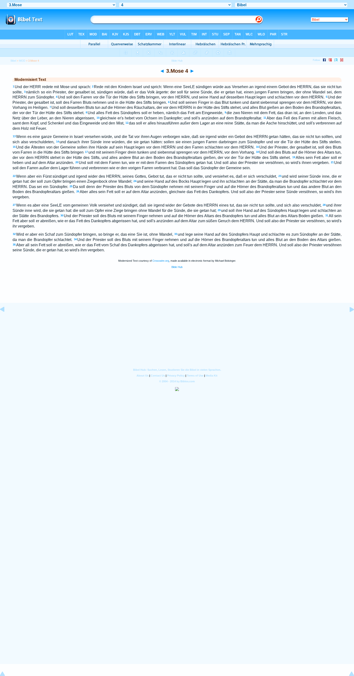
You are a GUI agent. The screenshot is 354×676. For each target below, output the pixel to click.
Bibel (13, 60)
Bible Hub (177, 267)
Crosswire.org (160, 260)
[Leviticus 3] (6, 320)
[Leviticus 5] (348, 320)
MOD (22, 60)
